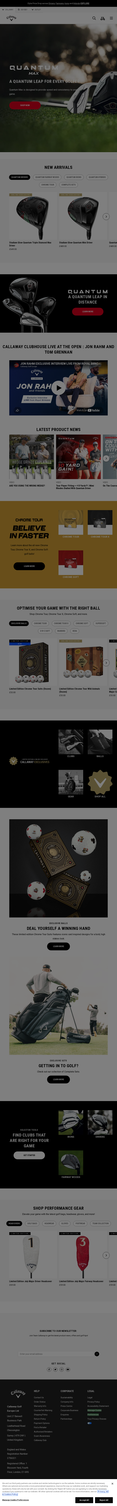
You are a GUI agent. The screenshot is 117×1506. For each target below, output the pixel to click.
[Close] (112, 1484)
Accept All (84, 1500)
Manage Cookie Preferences (15, 1500)
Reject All (104, 1500)
